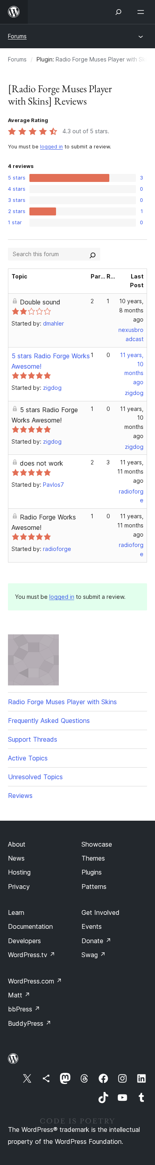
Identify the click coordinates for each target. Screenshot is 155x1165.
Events (91, 926)
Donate (96, 941)
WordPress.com (35, 981)
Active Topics (28, 758)
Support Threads (32, 739)
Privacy (19, 887)
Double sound (40, 302)
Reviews (20, 796)
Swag (93, 955)
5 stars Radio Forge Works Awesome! (45, 415)
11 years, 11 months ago (130, 471)
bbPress (24, 1009)
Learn (16, 912)
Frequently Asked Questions (49, 721)
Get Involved (100, 912)
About (16, 844)
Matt (19, 995)
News (16, 858)
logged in (51, 147)
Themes (93, 858)
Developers (24, 941)
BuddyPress (29, 1023)
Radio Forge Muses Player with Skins (104, 59)
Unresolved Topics (35, 777)
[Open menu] (142, 12)
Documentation (30, 926)
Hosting (19, 872)
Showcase (96, 844)
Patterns (94, 887)
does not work (41, 463)
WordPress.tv (31, 955)
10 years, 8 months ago (131, 310)
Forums (17, 36)
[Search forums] (92, 254)
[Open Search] (118, 12)
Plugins (91, 872)
